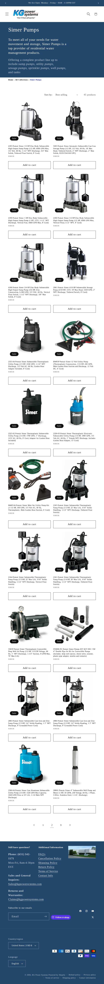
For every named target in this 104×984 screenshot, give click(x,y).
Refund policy (74, 975)
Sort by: (48, 94)
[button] (7, 14)
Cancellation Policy (49, 858)
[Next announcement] (98, 3)
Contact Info (45, 875)
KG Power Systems (40, 975)
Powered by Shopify (57, 975)
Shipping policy (69, 978)
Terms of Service (48, 871)
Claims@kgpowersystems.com (26, 899)
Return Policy (46, 866)
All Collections (21, 80)
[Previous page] (34, 825)
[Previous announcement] (5, 3)
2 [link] (52, 825)
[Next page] (69, 825)
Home (10, 80)
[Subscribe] (45, 916)
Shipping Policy (47, 862)
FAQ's (41, 854)
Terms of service (52, 978)
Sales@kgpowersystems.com (25, 883)
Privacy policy (90, 975)
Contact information (87, 978)
